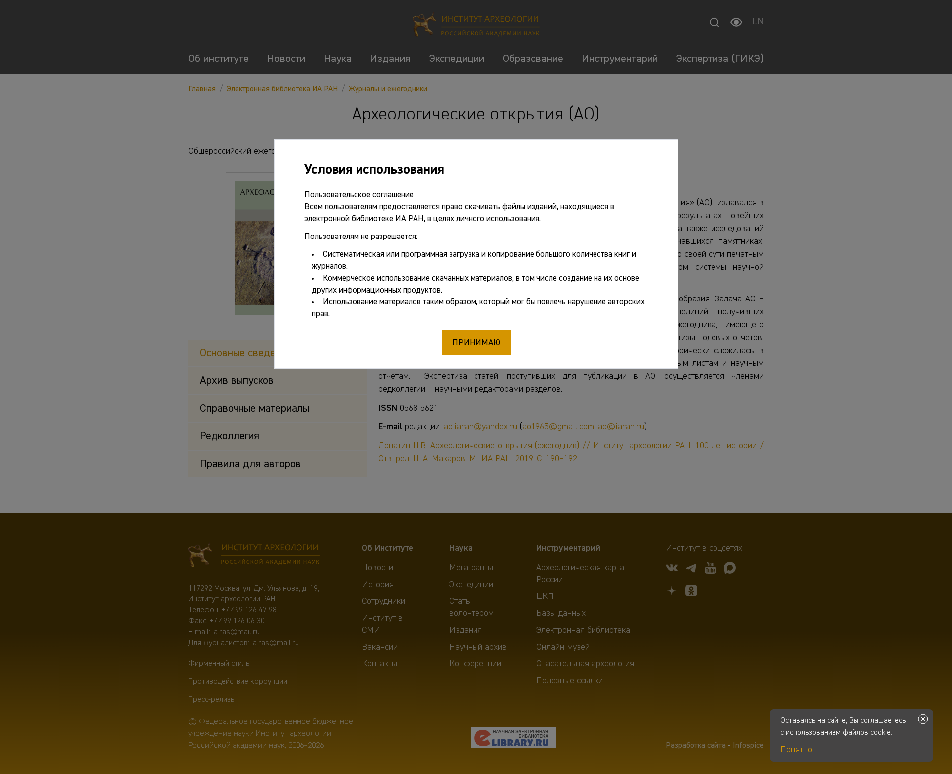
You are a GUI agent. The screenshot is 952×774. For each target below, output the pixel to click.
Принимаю (476, 342)
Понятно (796, 749)
